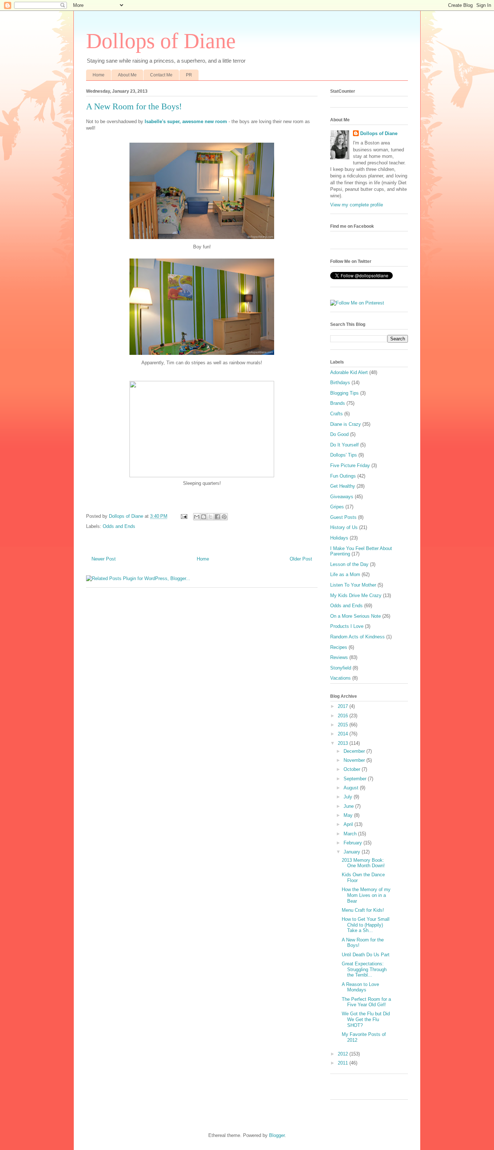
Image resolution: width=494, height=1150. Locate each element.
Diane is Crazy (345, 424)
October (353, 769)
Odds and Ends (119, 526)
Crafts (336, 413)
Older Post (301, 559)
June (349, 806)
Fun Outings (343, 476)
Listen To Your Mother (353, 585)
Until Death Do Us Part (365, 954)
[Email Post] (183, 516)
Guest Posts (343, 517)
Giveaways (341, 496)
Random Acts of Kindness (357, 636)
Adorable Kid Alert (349, 372)
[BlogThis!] (203, 516)
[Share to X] (210, 516)
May (349, 815)
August (352, 787)
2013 (343, 743)
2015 (343, 724)
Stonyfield (340, 668)
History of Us (344, 527)
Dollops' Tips (343, 455)
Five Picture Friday (350, 465)
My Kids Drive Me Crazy (356, 595)
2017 (343, 706)
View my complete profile (356, 204)
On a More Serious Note (355, 616)
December (355, 751)
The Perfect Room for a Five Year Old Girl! (366, 1002)
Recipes (338, 647)
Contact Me (161, 74)
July (349, 796)
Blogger (277, 1135)
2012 (343, 1054)
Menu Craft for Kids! (363, 910)
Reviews (339, 657)
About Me (127, 74)
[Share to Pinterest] (224, 516)
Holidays (339, 538)
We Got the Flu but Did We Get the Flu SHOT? (366, 1019)
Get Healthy (342, 486)
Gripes (337, 506)
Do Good (339, 434)
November (355, 760)
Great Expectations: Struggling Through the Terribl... (364, 969)
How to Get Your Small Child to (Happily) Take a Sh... (365, 924)
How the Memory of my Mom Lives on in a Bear (366, 895)
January (353, 852)
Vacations (340, 678)
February (353, 842)
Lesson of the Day (349, 564)
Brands (337, 403)
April (349, 824)
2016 (343, 715)
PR (189, 74)
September (356, 778)
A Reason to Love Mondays (360, 987)
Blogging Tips (344, 393)
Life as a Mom (345, 574)
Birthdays (340, 382)
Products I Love (346, 626)
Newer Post (103, 559)
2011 (343, 1063)
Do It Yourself (344, 445)
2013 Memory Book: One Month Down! (363, 863)
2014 (343, 733)
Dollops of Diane (161, 41)
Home (99, 74)
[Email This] (196, 516)
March (351, 833)
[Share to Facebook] (217, 516)
